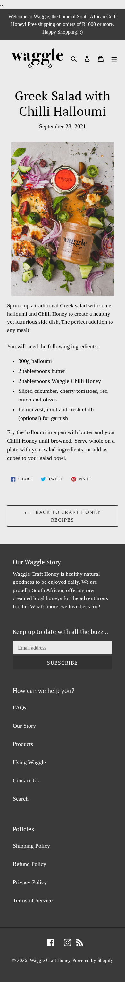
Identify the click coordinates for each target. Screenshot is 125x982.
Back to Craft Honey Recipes (67, 516)
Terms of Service (33, 900)
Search (21, 799)
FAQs (19, 707)
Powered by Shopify (92, 960)
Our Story (24, 726)
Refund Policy (29, 864)
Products (23, 744)
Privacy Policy (30, 882)
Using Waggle (29, 762)
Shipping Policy (31, 846)
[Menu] (114, 58)
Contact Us (26, 780)
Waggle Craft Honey (50, 960)
